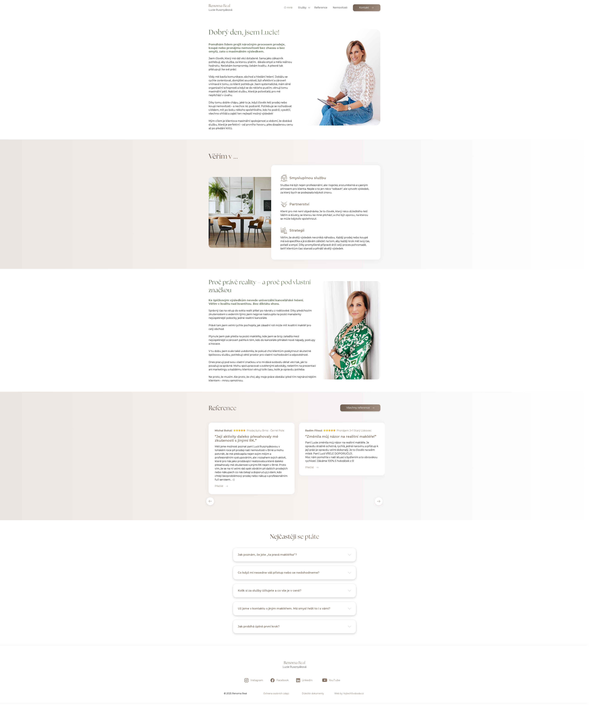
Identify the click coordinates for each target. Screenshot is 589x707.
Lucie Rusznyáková (294, 666)
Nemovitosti (340, 7)
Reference (320, 7)
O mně (288, 7)
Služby (302, 7)
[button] (305, 7)
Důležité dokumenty (313, 693)
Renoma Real (294, 663)
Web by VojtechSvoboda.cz (349, 693)
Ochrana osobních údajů (276, 693)
